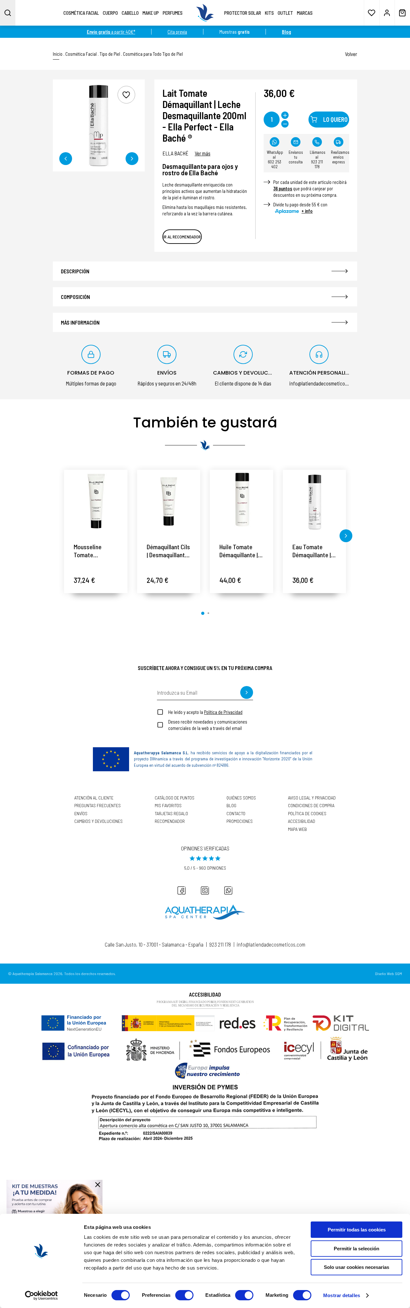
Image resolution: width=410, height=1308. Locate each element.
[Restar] (285, 124)
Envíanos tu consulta (296, 157)
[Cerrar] (97, 1184)
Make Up (151, 13)
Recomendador (170, 821)
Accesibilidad (301, 821)
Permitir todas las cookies (357, 1229)
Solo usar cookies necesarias (356, 1267)
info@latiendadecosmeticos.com (271, 944)
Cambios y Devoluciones (98, 821)
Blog (231, 805)
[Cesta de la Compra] (402, 13)
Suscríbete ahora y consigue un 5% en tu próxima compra (205, 668)
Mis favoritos (168, 805)
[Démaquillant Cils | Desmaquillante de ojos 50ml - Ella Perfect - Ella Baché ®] (169, 501)
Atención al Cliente (93, 797)
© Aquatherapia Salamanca (30, 973)
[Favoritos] (371, 13)
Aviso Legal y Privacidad (312, 797)
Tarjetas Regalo (171, 813)
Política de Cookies (307, 813)
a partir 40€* (111, 32)
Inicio (57, 54)
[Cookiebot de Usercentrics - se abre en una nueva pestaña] (41, 1295)
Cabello (130, 13)
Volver (351, 54)
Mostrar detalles (341, 1295)
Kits (269, 13)
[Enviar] (246, 692)
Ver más (202, 153)
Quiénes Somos (241, 797)
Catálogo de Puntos (174, 797)
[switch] (184, 1295)
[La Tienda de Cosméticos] (205, 13)
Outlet (285, 13)
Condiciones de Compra (311, 805)
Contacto (235, 813)
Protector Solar (242, 13)
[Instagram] (205, 890)
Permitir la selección (356, 1248)
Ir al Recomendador (182, 236)
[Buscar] (7, 13)
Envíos (80, 813)
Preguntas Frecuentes (97, 805)
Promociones (239, 821)
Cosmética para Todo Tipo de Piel (153, 54)
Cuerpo (110, 13)
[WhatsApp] (228, 890)
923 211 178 (220, 944)
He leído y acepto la (205, 712)
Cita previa (177, 32)
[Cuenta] (387, 13)
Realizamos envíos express (340, 157)
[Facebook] (181, 890)
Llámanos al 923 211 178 (317, 159)
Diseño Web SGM (388, 974)
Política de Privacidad (223, 712)
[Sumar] (285, 115)
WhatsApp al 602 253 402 (275, 159)
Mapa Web (297, 829)
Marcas (305, 13)
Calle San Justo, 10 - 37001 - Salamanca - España (154, 944)
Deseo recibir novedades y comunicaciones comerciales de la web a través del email (207, 725)
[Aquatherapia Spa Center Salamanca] (205, 912)
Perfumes (173, 13)
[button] (65, 158)
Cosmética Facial (81, 13)
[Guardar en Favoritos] (126, 94)
